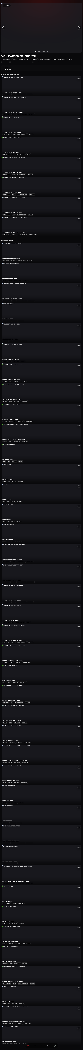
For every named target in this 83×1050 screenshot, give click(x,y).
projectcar (19, 62)
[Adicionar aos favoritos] (79, 78)
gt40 (35, 62)
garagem (29, 62)
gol (14, 59)
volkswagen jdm (23, 59)
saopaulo (5, 62)
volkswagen (6, 59)
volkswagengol (45, 59)
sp (12, 62)
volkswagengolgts (59, 59)
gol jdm (34, 59)
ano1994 (70, 59)
